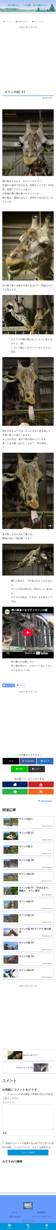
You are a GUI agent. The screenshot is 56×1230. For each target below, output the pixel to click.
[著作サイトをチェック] (15, 784)
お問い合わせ (15, 1216)
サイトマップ (28, 1221)
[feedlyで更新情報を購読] (15, 791)
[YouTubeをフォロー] (41, 784)
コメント (8, 1102)
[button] (36, 769)
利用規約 (41, 1212)
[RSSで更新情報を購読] (41, 791)
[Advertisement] (28, 57)
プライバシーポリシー (41, 1216)
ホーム (15, 1212)
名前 (4, 1133)
